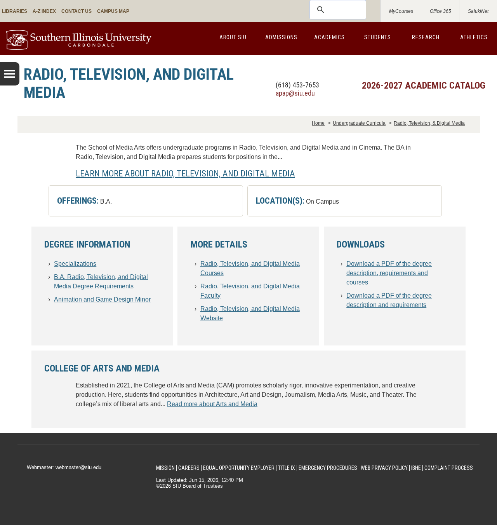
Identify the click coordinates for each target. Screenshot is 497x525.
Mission (165, 468)
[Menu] (9, 73)
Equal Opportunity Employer (239, 468)
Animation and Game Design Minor (102, 299)
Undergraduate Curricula (359, 123)
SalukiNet (478, 11)
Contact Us (76, 11)
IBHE (416, 468)
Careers (189, 468)
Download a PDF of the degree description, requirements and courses (389, 273)
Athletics (474, 37)
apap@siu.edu (295, 93)
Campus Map (113, 11)
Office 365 (440, 11)
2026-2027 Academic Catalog (423, 85)
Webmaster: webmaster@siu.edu (64, 467)
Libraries (14, 11)
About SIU (233, 37)
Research (426, 37)
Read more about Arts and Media (212, 404)
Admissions (281, 37)
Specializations (75, 263)
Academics (329, 37)
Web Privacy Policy (384, 468)
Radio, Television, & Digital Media (429, 123)
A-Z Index (44, 11)
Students (377, 37)
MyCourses (401, 11)
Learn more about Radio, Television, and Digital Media (185, 173)
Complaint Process (448, 468)
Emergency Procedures (328, 468)
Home (318, 123)
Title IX (286, 468)
